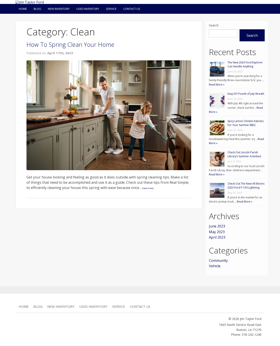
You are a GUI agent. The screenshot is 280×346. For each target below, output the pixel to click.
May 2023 (217, 231)
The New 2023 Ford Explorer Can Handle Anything (245, 64)
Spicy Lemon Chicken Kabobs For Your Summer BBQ (246, 123)
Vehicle (214, 266)
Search (214, 25)
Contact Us (131, 9)
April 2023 (217, 237)
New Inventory (59, 9)
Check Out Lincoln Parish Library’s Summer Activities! (244, 154)
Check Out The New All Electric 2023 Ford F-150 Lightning (246, 185)
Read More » (216, 84)
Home (23, 9)
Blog (37, 9)
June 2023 (217, 226)
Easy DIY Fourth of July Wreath (246, 94)
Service (111, 9)
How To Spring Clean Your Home (70, 44)
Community (218, 260)
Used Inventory (87, 9)
